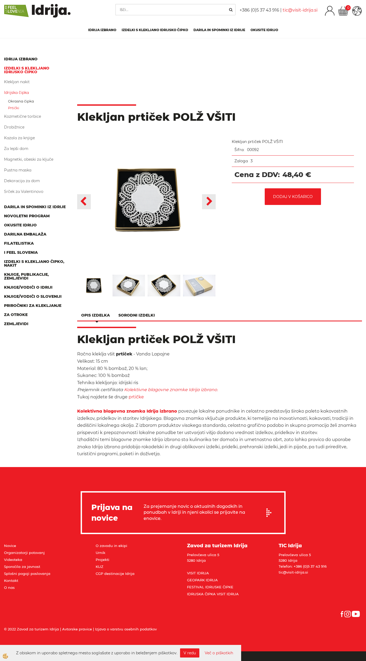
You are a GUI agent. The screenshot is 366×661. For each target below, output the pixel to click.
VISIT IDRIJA (198, 573)
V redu (190, 653)
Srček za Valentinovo (23, 191)
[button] (209, 201)
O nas (9, 587)
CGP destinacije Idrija (115, 573)
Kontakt (11, 580)
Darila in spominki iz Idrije (219, 30)
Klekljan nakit (17, 81)
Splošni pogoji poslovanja (27, 573)
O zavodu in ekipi (111, 546)
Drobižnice (14, 127)
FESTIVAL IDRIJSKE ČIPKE (210, 587)
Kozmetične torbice (22, 116)
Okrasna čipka (21, 101)
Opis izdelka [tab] (95, 315)
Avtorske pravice (77, 629)
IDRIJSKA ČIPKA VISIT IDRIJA (213, 594)
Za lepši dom (16, 148)
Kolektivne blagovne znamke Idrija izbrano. (171, 389)
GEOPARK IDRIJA (202, 580)
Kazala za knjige (19, 137)
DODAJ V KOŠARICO (293, 196)
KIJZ (99, 566)
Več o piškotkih (219, 653)
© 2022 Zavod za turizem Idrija (31, 629)
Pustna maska (17, 170)
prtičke (136, 396)
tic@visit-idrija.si (300, 10)
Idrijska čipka (16, 92)
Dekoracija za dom (22, 180)
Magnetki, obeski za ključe (28, 159)
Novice (10, 546)
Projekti (102, 559)
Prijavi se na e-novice (270, 512)
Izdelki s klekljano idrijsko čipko (155, 30)
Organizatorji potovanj (24, 552)
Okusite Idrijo (264, 30)
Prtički (13, 108)
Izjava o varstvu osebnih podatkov (126, 629)
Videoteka (13, 559)
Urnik (100, 552)
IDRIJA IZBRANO (102, 30)
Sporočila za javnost (22, 566)
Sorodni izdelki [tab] (136, 315)
